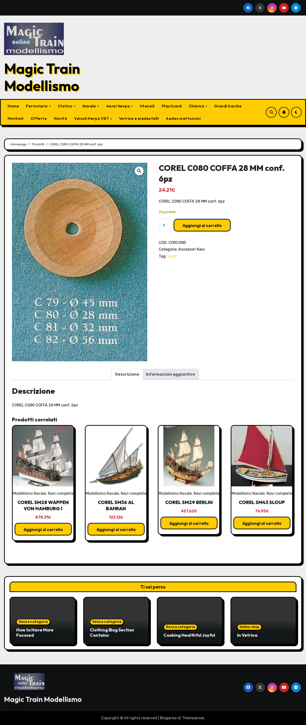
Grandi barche (228, 106)
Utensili (147, 106)
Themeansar (193, 718)
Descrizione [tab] (127, 374)
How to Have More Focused (35, 632)
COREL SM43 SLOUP (262, 502)
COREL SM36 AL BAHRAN (116, 505)
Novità (60, 118)
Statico (65, 106)
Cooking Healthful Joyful (189, 635)
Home (13, 106)
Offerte (39, 118)
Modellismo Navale (29, 493)
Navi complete (60, 493)
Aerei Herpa (118, 106)
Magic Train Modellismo (42, 77)
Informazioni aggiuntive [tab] (170, 374)
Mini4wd (15, 118)
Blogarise (168, 718)
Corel (172, 256)
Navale (89, 106)
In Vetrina (247, 635)
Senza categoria (33, 622)
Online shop (249, 627)
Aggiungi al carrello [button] (43, 529)
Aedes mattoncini (183, 118)
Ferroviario (37, 106)
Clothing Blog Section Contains (112, 632)
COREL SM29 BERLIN (189, 502)
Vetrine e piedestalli (139, 118)
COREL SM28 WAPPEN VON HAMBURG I (43, 505)
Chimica (197, 106)
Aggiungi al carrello (202, 225)
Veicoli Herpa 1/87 (92, 118)
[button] (139, 171)
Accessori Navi (191, 249)
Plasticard (172, 106)
